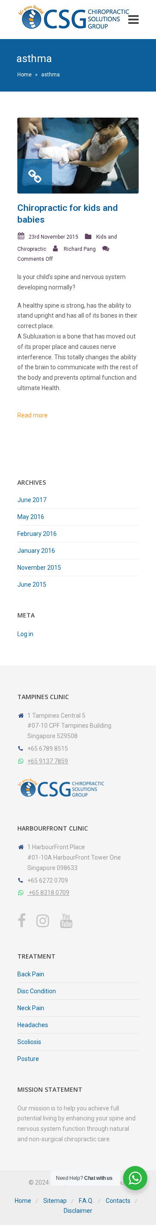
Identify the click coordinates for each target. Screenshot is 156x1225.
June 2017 (31, 499)
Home (24, 75)
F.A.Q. (86, 1200)
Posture (28, 1058)
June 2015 (31, 584)
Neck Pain (30, 1008)
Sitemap (55, 1200)
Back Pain (30, 974)
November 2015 (39, 567)
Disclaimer (78, 1210)
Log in (25, 634)
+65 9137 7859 (47, 761)
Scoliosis (29, 1041)
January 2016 (36, 550)
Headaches (32, 1024)
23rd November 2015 (53, 237)
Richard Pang (80, 249)
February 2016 (37, 533)
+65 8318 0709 (48, 892)
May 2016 (30, 516)
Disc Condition (36, 991)
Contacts (118, 1200)
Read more (32, 415)
